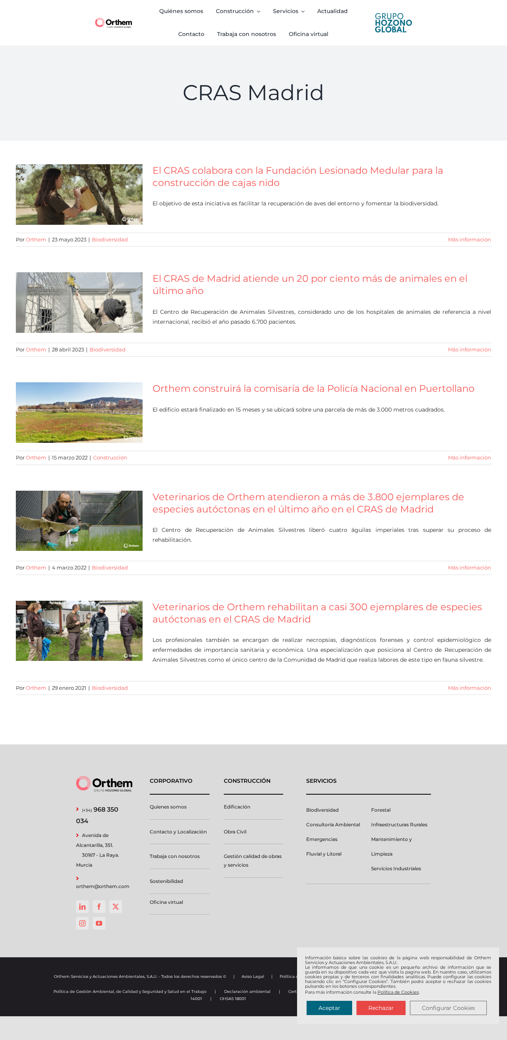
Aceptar (329, 1008)
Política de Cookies (398, 992)
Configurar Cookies (448, 1008)
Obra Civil (235, 832)
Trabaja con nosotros (175, 856)
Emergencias (321, 839)
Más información (469, 239)
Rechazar (381, 1008)
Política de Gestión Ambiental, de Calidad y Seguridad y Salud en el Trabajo (129, 991)
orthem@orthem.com (103, 886)
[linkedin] (82, 906)
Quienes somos (168, 807)
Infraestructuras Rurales (399, 824)
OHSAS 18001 (233, 998)
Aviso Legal (253, 976)
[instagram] (82, 923)
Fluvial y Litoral (323, 854)
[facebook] (99, 906)
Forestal (381, 810)
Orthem (36, 239)
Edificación (237, 807)
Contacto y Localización (178, 832)
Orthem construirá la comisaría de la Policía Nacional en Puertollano (313, 388)
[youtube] (99, 923)
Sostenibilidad (166, 881)
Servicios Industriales (396, 868)
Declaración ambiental (247, 991)
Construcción (110, 457)
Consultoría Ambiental (333, 824)
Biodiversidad (110, 239)
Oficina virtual (166, 902)
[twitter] (115, 906)
